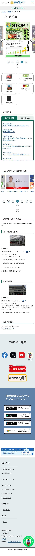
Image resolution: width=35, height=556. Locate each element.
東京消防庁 (25, 118)
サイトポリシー (7, 485)
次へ (30, 40)
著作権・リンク (7, 494)
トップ (4, 12)
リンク (5, 522)
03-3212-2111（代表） (14, 542)
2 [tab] (8, 201)
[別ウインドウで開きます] (28, 251)
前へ (3, 40)
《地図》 (3, 539)
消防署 (9, 12)
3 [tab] (17, 62)
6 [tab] (26, 201)
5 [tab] (26, 62)
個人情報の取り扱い (9, 489)
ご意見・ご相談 (7, 473)
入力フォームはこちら (7, 328)
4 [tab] (17, 201)
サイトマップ (7, 498)
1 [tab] (8, 62)
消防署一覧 (6, 510)
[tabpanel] (16, 40)
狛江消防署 (9, 118)
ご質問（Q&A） (7, 469)
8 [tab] (17, 205)
